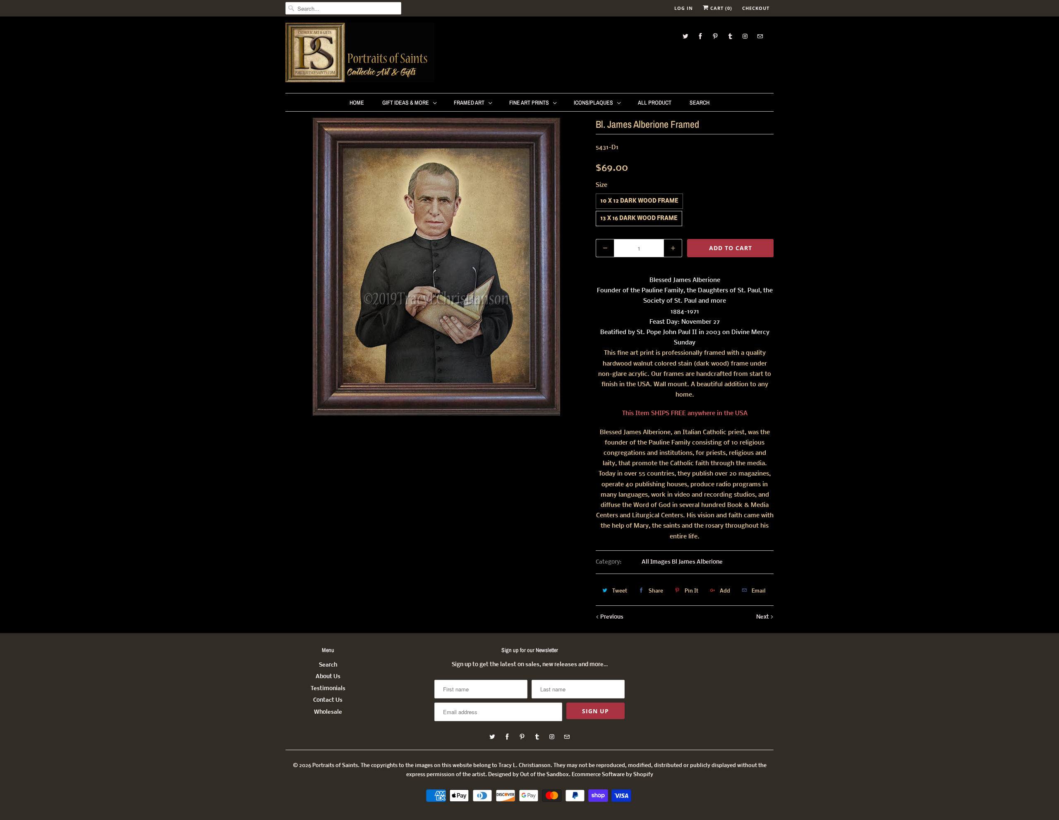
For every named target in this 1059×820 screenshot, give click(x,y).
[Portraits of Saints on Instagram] (745, 36)
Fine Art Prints (529, 102)
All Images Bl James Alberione (682, 562)
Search (699, 102)
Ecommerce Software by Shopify (612, 774)
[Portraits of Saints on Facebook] (700, 36)
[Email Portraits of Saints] (760, 36)
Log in (683, 8)
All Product (654, 102)
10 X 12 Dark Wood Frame (639, 201)
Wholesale (328, 712)
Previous (611, 617)
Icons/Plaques (593, 102)
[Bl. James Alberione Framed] (436, 267)
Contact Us (328, 700)
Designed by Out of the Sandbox (528, 774)
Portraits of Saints (335, 765)
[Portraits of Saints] (359, 54)
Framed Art (469, 102)
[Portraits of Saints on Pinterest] (715, 36)
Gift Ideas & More (405, 102)
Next (763, 617)
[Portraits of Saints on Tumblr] (730, 36)
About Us (328, 677)
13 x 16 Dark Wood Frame (639, 218)
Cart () (720, 8)
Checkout (755, 8)
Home (357, 102)
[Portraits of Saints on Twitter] (685, 36)
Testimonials (328, 689)
